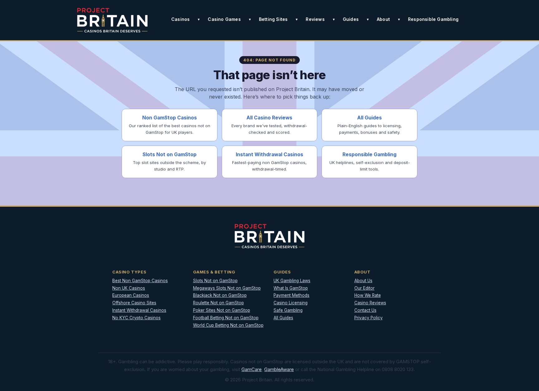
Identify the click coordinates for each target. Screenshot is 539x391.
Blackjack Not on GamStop (220, 295)
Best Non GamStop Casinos (140, 280)
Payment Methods (291, 295)
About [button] (383, 19)
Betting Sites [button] (273, 19)
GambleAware (279, 369)
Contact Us (365, 310)
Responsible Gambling (433, 19)
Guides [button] (351, 19)
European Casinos (130, 295)
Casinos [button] (180, 19)
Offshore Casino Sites (134, 302)
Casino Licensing (291, 302)
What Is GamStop (291, 288)
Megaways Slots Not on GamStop (227, 288)
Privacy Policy (368, 317)
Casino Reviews (370, 302)
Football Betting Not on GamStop (226, 317)
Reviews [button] (315, 19)
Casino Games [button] (224, 19)
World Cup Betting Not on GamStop (228, 325)
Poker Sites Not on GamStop (221, 310)
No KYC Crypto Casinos (136, 317)
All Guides (283, 317)
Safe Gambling (288, 310)
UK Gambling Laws (292, 280)
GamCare (251, 369)
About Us (363, 280)
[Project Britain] (112, 20)
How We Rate (367, 295)
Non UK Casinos (128, 288)
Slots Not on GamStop (215, 280)
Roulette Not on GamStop (218, 302)
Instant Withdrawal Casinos (139, 310)
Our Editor (364, 288)
